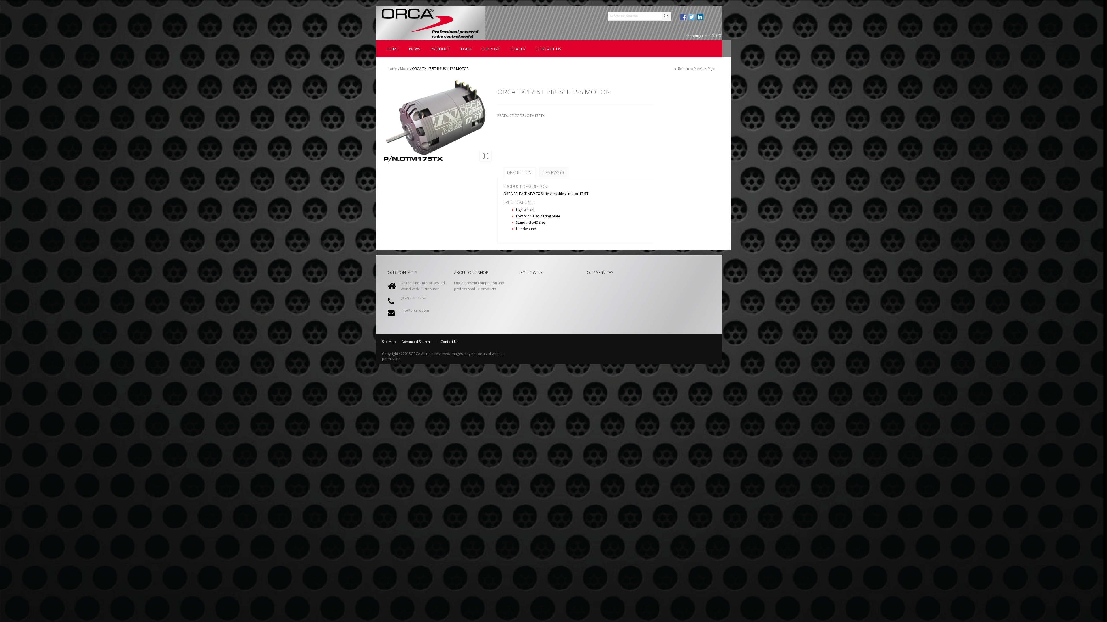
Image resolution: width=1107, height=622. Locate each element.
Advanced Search (416, 341)
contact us (548, 49)
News (414, 49)
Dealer (518, 49)
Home (393, 49)
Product (440, 49)
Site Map (389, 341)
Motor (404, 68)
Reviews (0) (553, 172)
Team (465, 49)
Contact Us (449, 341)
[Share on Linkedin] (700, 17)
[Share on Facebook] (683, 17)
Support (490, 49)
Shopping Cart (704, 35)
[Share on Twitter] (692, 17)
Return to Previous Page (696, 68)
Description (519, 172)
